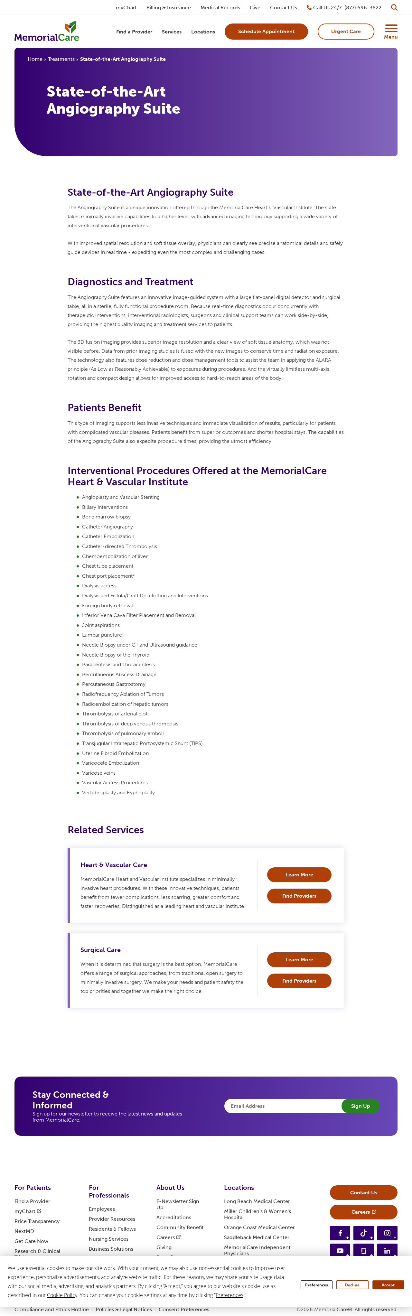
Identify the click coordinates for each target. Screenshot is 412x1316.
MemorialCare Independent (257, 1250)
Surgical (100, 950)
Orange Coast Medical (259, 1227)
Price (37, 1221)
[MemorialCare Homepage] (46, 31)
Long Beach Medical (257, 1201)
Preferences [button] (229, 1295)
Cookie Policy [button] (62, 1295)
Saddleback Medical (256, 1237)
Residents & (112, 1229)
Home (35, 59)
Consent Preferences (184, 1309)
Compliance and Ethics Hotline (51, 1309)
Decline (352, 1285)
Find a (32, 1201)
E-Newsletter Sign (177, 1204)
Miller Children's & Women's (257, 1214)
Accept (388, 1285)
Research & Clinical (37, 1254)
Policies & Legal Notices (124, 1309)
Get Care (31, 1241)
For (32, 1187)
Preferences (316, 1285)
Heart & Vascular (113, 865)
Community (180, 1227)
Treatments (61, 59)
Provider (112, 1219)
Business (111, 1249)
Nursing (108, 1239)
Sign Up (360, 1106)
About (170, 1187)
